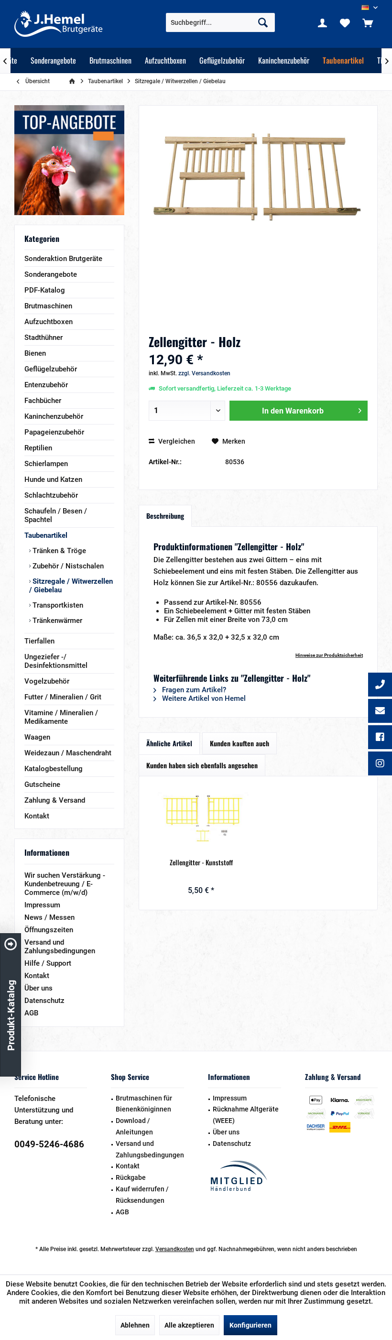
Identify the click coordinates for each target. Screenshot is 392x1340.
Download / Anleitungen (134, 1126)
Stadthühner (43, 337)
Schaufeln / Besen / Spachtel (55, 515)
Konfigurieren (250, 1325)
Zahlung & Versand (54, 800)
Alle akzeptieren (189, 1325)
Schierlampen (46, 463)
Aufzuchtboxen (48, 321)
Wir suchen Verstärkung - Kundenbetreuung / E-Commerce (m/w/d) (64, 884)
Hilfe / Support (47, 963)
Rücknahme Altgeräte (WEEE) (246, 1114)
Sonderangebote (50, 274)
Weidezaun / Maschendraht (67, 753)
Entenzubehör (46, 385)
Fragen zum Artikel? (193, 690)
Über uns (38, 988)
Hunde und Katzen (53, 479)
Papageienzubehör (54, 432)
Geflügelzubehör (50, 369)
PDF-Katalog (44, 290)
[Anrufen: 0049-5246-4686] (380, 685)
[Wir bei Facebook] (380, 738)
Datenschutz (44, 1000)
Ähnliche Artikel (169, 743)
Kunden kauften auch (239, 743)
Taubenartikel (45, 535)
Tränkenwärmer (56, 620)
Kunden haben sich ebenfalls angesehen (202, 765)
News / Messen (49, 917)
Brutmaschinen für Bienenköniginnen (144, 1103)
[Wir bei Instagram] (380, 764)
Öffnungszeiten (48, 930)
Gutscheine (42, 784)
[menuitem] (368, 22)
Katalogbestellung (53, 768)
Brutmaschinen (48, 306)
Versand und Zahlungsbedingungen (59, 946)
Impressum (42, 905)
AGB (31, 1013)
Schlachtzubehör (51, 495)
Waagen (37, 737)
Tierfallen (39, 641)
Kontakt (36, 816)
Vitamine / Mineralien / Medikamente (61, 717)
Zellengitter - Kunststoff (201, 862)
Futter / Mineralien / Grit (62, 697)
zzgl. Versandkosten (204, 373)
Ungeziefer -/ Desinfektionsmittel (55, 661)
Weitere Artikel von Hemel (203, 698)
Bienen (35, 353)
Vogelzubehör (46, 681)
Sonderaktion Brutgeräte (63, 258)
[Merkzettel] (345, 22)
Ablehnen (135, 1325)
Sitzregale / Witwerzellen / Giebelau (71, 585)
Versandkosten (174, 1249)
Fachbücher (42, 400)
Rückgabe (131, 1177)
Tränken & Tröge (58, 550)
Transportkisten (57, 605)
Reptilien (38, 448)
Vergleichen (176, 441)
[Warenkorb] (368, 22)
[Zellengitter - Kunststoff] (201, 819)
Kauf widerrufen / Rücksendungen (142, 1194)
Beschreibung (165, 516)
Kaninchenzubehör (53, 416)
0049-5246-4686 (49, 1144)
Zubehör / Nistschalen (67, 566)
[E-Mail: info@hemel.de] (380, 712)
